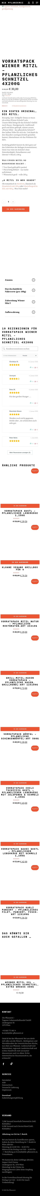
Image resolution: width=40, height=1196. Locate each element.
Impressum (6, 1090)
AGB (4, 1082)
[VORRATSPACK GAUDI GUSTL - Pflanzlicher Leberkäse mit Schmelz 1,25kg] (20, 826)
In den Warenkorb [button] (20, 506)
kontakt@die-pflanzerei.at (12, 1033)
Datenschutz (7, 1085)
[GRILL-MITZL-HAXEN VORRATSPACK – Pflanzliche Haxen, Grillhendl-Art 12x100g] (20, 655)
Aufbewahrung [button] (12, 312)
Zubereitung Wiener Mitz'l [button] (15, 301)
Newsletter (6, 1080)
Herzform (21, 184)
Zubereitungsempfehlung (12, 1098)
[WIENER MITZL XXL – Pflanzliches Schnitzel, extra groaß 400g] (20, 960)
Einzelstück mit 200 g (10, 186)
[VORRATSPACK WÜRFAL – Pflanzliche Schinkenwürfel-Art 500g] (20, 711)
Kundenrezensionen (19, 106)
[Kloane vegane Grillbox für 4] (20, 545)
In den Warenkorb (16, 209)
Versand (7, 95)
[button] (37, 3)
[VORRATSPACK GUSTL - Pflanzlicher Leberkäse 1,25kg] (20, 488)
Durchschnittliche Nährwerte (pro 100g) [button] (15, 290)
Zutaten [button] (9, 280)
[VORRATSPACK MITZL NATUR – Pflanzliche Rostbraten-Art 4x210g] (20, 599)
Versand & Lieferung (10, 1087)
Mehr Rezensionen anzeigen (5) (20, 452)
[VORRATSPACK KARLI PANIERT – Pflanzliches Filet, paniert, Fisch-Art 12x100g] (20, 885)
